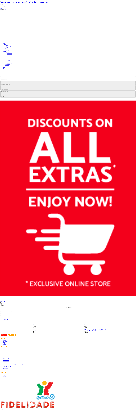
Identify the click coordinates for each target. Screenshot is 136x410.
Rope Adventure (9, 62)
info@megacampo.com (6, 368)
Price (1, 303)
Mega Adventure (7, 58)
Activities (4, 51)
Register (4, 6)
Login (1, 8)
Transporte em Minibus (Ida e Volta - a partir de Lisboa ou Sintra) (95, 330)
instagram (4, 375)
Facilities (6, 47)
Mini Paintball (9, 54)
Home (4, 43)
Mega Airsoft (7, 65)
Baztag (34, 325)
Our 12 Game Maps (8, 46)
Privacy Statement (20, 409)
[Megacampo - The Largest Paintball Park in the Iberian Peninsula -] (25, 2)
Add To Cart (2, 319)
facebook (4, 374)
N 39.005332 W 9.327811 (7, 366)
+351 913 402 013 (6, 360)
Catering (6, 48)
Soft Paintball (9, 55)
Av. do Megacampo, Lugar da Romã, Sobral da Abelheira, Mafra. (14, 364)
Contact (4, 67)
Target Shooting (9, 63)
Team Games (9, 61)
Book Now (4, 68)
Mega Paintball (7, 52)
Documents (6, 50)
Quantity (1, 314)
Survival (8, 60)
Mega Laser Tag (7, 64)
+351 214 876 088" (6, 358)
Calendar (4, 66)
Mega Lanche (35, 330)
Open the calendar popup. (11, 311)
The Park (4, 44)
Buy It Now (7, 319)
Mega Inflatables (7, 57)
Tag (7, 59)
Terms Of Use (14, 409)
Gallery (6, 49)
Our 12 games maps (6, 341)
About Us (6, 45)
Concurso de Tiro (87, 325)
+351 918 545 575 (6, 361)
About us (4, 340)
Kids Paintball (9, 53)
